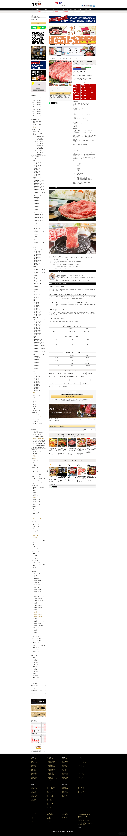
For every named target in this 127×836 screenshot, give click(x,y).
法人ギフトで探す (36, 677)
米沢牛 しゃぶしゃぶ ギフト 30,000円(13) (39, 276)
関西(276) (35, 609)
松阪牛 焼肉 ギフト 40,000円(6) (38, 207)
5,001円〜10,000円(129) (38, 432)
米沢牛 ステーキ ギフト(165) (38, 300)
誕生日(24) (35, 462)
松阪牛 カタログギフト (35, 760)
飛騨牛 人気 (49, 804)
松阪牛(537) (35, 158)
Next (97, 471)
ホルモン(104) (36, 421)
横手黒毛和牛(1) (36, 410)
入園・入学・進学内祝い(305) (39, 478)
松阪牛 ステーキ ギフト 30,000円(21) (39, 221)
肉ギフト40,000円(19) (38, 147)
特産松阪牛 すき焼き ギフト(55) (39, 232)
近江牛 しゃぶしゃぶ (35, 788)
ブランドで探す (35, 156)
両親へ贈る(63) (36, 636)
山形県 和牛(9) (37, 589)
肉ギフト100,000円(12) (38, 136)
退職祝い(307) (36, 460)
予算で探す (34, 429)
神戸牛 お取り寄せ (66, 768)
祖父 (56, 342)
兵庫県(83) (35, 620)
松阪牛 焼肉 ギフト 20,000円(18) (38, 201)
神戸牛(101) (35, 245)
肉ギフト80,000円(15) (37, 113)
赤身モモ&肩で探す (36, 679)
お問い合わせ (34, 688)
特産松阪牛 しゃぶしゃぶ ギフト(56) (39, 235)
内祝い (78, 170)
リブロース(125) (36, 551)
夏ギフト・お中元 (49, 11)
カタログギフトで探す (37, 97)
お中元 (88, 360)
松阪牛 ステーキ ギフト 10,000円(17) (39, 215)
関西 (78, 173)
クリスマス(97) (36, 469)
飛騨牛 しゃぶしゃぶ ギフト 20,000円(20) (39, 343)
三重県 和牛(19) (38, 605)
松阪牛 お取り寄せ (68, 383)
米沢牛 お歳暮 (80, 773)
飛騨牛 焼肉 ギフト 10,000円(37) (38, 357)
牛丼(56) (35, 425)
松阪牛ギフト (56, 328)
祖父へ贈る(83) (36, 642)
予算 (63, 9)
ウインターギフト (80, 174)
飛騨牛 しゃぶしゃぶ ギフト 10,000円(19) (39, 340)
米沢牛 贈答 (80, 769)
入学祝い (72, 365)
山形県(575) (36, 585)
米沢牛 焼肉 (80, 765)
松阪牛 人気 (33, 776)
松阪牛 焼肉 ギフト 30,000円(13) (38, 204)
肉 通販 (59, 386)
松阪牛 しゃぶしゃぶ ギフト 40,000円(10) (39, 190)
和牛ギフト (60, 58)
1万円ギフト (77, 11)
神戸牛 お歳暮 (65, 773)
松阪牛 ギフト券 (34, 766)
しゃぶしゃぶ (80, 164)
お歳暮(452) (35, 467)
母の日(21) (35, 483)
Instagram (65, 814)
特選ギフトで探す (36, 119)
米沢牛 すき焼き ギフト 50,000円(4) (39, 264)
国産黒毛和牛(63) (36, 395)
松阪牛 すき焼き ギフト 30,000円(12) (39, 169)
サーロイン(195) (36, 526)
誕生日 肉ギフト (65, 791)
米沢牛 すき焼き (81, 761)
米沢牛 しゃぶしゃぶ (82, 762)
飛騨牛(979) (35, 317)
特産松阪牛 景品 (50, 772)
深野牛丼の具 (68, 11)
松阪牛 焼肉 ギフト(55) (38, 195)
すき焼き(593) (36, 414)
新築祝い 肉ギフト (66, 792)
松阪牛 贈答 (33, 769)
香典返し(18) (35, 510)
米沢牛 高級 (80, 778)
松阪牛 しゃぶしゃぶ (35, 762)
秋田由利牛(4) (36, 406)
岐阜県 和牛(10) (38, 598)
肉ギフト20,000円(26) (38, 150)
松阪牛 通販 (51, 373)
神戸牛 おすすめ (65, 774)
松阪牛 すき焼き (34, 761)
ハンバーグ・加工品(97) (38, 423)
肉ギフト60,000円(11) (38, 143)
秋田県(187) (36, 578)
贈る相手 (80, 9)
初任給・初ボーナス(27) (38, 482)
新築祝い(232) (36, 490)
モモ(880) (35, 537)
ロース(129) (35, 535)
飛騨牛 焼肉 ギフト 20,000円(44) (38, 360)
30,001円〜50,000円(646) (38, 438)
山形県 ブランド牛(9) (39, 587)
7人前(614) (35, 667)
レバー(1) (35, 546)
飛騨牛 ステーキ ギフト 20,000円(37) (39, 379)
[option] (60, 71)
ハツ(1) (34, 544)
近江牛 (80, 163)
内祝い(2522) (36, 455)
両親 (56, 339)
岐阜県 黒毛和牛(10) (38, 600)
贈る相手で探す (35, 635)
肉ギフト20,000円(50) (37, 102)
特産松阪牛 (58, 11)
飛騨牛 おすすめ (50, 803)
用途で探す (34, 449)
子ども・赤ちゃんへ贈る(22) (39, 645)
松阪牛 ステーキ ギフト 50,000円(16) (39, 227)
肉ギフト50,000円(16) (38, 145)
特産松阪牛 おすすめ (51, 776)
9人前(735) (35, 671)
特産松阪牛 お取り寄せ (61, 373)
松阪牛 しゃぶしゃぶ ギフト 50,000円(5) (39, 193)
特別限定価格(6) (36, 129)
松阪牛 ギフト (59, 383)
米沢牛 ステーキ (81, 764)
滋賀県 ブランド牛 (88, 177)
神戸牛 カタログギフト (66, 760)
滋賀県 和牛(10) (38, 614)
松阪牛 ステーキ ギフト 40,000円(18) (39, 224)
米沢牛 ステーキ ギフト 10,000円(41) (39, 303)
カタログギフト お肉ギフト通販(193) (39, 134)
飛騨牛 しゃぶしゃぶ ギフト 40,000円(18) (39, 349)
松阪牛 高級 (33, 778)
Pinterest (65, 817)
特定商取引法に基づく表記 (36, 690)
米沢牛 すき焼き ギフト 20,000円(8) (39, 255)
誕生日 (56, 357)
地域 (75, 9)
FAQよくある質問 (35, 696)
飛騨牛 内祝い (49, 800)
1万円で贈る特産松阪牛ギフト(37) (39, 122)
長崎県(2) (35, 632)
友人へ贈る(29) (36, 651)
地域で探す (34, 571)
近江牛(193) (35, 392)
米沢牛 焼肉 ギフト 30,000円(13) (38, 293)
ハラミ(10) (35, 528)
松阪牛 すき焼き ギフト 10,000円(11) (39, 163)
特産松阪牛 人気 (50, 777)
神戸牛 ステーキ (65, 764)
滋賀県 (81, 173)
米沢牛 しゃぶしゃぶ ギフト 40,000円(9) (39, 279)
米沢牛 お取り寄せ (81, 768)
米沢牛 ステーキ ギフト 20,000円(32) (39, 306)
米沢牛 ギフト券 (81, 766)
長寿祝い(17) (35, 495)
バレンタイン (56, 365)
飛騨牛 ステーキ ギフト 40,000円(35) (39, 385)
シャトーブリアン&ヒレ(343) (39, 540)
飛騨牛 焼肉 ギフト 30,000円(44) (38, 363)
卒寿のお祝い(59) (36, 504)
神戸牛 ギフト (65, 758)
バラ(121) (35, 555)
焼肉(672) (35, 417)
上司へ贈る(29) (36, 649)
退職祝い (56, 363)
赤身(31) (35, 567)
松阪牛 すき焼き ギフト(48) (39, 160)
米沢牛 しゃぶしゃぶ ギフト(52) (39, 267)
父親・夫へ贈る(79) (37, 638)
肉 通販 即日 (90, 373)
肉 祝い (63, 796)
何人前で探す (35, 655)
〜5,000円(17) (36, 431)
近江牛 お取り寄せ (34, 791)
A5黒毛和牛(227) (36, 390)
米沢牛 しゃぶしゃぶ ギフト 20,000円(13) (39, 273)
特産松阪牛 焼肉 (50, 765)
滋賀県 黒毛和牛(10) (38, 616)
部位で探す (34, 521)
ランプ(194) (35, 558)
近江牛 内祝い (34, 795)
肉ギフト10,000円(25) (38, 152)
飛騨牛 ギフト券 (50, 795)
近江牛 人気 (33, 799)
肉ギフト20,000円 (81, 788)
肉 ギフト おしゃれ (53, 376)
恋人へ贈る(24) (36, 652)
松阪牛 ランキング (34, 777)
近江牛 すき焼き (34, 787)
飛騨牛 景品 (49, 799)
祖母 (72, 342)
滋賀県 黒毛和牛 (88, 179)
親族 (56, 344)
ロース (78, 175)
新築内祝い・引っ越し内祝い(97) (39, 488)
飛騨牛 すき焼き (50, 788)
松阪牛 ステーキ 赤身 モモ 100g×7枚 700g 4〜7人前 (91, 450)
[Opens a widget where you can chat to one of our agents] (122, 833)
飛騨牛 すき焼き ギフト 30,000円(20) (39, 328)
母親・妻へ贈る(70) (37, 640)
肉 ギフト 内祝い (70, 376)
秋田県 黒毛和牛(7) (38, 584)
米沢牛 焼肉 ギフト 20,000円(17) (38, 290)
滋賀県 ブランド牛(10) (39, 612)
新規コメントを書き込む (89, 429)
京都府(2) (35, 618)
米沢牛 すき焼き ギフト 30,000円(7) (39, 258)
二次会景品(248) (36, 464)
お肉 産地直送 (85, 383)
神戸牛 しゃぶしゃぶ (66, 762)
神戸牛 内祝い (65, 772)
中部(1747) (35, 593)
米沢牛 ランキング (81, 777)
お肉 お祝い (64, 787)
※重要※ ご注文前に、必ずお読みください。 (60, 90)
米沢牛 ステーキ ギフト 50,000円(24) (39, 315)
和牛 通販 (65, 386)
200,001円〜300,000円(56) (39, 443)
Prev (47, 471)
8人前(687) (35, 669)
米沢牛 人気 (80, 776)
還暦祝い (79, 172)
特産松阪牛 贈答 (50, 770)
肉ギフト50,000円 (81, 792)
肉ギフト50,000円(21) (37, 108)
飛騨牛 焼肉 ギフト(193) (38, 354)
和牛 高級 (51, 383)
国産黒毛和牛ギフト (88, 331)
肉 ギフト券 (62, 376)
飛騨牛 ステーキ (50, 791)
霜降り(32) (35, 542)
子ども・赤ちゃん (88, 342)
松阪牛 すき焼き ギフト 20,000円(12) (39, 166)
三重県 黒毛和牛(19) (38, 607)
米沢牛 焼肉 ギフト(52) (38, 285)
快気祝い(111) (36, 508)
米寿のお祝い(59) (36, 503)
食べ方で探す (35, 412)
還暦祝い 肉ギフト (66, 794)
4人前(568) (35, 662)
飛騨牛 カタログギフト (51, 787)
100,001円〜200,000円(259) (39, 441)
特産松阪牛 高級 (50, 780)
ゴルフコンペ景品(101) (38, 516)
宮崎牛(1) (35, 397)
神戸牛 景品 (64, 770)
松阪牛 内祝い (34, 772)
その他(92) (35, 426)
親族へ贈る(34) (36, 647)
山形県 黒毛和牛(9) (38, 591)
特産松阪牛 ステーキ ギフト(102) (39, 238)
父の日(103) (35, 485)
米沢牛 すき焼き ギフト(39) (39, 249)
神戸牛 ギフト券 (65, 766)
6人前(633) (35, 666)
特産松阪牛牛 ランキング (52, 778)
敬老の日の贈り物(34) (37, 451)
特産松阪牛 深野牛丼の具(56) (38, 243)
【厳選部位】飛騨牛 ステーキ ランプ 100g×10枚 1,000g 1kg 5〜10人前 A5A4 (53, 451)
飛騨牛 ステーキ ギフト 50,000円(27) (39, 388)
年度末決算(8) (36, 512)
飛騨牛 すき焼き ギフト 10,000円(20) (39, 322)
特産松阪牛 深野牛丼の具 (52, 766)
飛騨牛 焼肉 (49, 792)
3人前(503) (35, 660)
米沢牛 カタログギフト (82, 760)
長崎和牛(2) (35, 402)
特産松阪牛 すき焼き (51, 761)
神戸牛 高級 (64, 778)
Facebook (65, 813)
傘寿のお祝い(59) (36, 499)
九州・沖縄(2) (36, 627)
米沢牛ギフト (72, 328)
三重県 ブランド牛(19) (39, 603)
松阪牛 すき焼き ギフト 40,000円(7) (39, 172)
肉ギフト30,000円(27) (38, 148)
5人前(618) (35, 664)
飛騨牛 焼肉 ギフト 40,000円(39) (38, 366)
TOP (33, 9)
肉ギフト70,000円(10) (38, 141)
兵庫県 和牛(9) (37, 623)
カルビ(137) (35, 539)
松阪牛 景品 (33, 770)
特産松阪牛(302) (36, 230)
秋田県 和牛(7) (37, 582)
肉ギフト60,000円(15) (37, 109)
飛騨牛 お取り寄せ (50, 796)
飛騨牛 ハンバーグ (50, 794)
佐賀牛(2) (35, 399)
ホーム (50, 58)
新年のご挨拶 (88, 363)
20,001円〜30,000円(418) (38, 436)
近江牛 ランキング (34, 800)
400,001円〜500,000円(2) (38, 447)
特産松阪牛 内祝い (50, 773)
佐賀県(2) (35, 630)
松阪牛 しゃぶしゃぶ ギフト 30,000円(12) (39, 187)
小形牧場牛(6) (36, 408)
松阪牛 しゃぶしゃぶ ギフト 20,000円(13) (39, 184)
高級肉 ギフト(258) (37, 124)
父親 (72, 339)
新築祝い (72, 357)
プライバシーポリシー (35, 693)
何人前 (85, 9)
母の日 (56, 360)
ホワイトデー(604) (37, 476)
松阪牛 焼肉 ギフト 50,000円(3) (38, 210)
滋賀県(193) (36, 611)
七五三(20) (35, 465)
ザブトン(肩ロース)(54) (38, 530)
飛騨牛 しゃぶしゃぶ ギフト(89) (39, 337)
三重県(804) (36, 602)
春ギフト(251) (36, 480)
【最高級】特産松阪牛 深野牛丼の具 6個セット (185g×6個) (91, 477)
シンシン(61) (35, 549)
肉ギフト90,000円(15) (37, 115)
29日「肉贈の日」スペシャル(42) (39, 514)
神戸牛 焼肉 (64, 765)
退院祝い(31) (35, 506)
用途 (67, 9)
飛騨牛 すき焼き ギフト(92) (39, 319)
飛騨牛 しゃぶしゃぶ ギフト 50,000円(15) (39, 352)
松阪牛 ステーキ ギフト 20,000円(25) (39, 218)
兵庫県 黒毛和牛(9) (38, 625)
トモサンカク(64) (36, 562)
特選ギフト (47, 9)
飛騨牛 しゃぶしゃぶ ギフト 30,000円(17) (39, 346)
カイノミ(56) (35, 533)
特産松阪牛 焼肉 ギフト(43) (39, 241)
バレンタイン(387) (37, 474)
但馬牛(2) (35, 404)
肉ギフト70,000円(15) (37, 111)
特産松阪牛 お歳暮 (50, 774)
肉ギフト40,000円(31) (37, 106)
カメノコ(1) (35, 548)
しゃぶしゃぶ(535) (37, 416)
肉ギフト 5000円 (82, 373)
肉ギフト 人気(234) (37, 126)
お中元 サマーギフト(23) (38, 453)
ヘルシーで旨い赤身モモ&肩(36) (39, 565)
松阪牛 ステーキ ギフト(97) (39, 212)
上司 (72, 344)
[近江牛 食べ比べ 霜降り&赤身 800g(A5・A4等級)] (60, 71)
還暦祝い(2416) (36, 497)
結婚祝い (82, 11)
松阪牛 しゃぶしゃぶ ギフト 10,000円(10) (39, 181)
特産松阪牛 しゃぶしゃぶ (52, 762)
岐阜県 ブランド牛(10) (39, 596)
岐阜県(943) (36, 594)
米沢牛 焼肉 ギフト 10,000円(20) (38, 287)
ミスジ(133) (35, 560)
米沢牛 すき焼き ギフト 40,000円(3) (39, 261)
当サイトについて (34, 685)
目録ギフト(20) (36, 131)
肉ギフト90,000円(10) (38, 138)
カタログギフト (39, 9)
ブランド (53, 9)
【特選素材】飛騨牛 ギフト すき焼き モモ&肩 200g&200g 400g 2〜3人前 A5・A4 (72, 451)
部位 (71, 9)
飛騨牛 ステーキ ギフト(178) (38, 372)
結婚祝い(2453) (36, 456)
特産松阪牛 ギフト (72, 373)
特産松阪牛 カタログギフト (52, 760)
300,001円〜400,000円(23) (39, 445)
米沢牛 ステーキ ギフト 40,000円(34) (39, 312)
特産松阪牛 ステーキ (51, 764)
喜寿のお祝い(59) (36, 501)
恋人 (56, 347)
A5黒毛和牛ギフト (56, 331)
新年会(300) (35, 471)
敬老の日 (41, 11)
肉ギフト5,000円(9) (37, 99)
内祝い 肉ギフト (65, 788)
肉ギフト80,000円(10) (38, 139)
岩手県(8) (35, 576)
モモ (78, 165)
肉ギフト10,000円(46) (37, 100)
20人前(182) (35, 675)
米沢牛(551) (35, 247)
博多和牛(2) (35, 401)
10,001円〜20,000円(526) (38, 434)
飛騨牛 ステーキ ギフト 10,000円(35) (39, 376)
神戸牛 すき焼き (65, 761)
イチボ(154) (35, 557)
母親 (88, 339)
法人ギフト (91, 9)
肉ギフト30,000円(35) (37, 104)
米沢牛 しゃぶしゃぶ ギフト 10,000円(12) (39, 270)
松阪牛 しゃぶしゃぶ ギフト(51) (39, 178)
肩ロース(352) (36, 524)
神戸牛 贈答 (64, 769)
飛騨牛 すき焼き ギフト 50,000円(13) (39, 334)
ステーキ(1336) (36, 419)
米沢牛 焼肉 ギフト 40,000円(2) (38, 297)
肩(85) (34, 553)
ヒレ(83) (35, 522)
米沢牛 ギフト (80, 758)
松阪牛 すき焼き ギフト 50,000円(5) (39, 175)
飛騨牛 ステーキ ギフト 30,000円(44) (39, 382)
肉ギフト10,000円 (81, 787)
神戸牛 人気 (64, 776)
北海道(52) (35, 575)
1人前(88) (35, 657)
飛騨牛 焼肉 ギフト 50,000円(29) (38, 369)
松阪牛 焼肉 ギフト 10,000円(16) (38, 198)
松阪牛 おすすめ (34, 774)
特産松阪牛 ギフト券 (51, 768)
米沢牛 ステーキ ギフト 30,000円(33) (39, 309)
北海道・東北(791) (37, 573)
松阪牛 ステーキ (34, 764)
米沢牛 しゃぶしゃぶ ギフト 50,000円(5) (39, 282)
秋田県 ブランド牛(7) (39, 580)
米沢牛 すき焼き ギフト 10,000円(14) (39, 252)
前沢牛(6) (35, 393)
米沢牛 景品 (80, 770)
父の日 (72, 360)
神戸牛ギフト (88, 328)
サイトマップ (50, 821)
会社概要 (49, 818)
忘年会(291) (35, 473)
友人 (88, 344)
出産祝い (79, 169)
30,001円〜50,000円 (81, 166)
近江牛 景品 (33, 794)
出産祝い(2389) (36, 458)
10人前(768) (35, 673)
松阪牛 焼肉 (33, 765)
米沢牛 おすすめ (81, 774)
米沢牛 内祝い (80, 772)
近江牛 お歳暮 (34, 796)
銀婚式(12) (35, 492)
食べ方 (58, 9)
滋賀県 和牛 (87, 178)
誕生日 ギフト (77, 383)
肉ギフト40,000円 (81, 791)
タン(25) (35, 569)
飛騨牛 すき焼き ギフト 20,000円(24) (39, 325)
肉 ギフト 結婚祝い (80, 376)
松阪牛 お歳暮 (34, 773)
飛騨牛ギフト (72, 331)
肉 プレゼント (52, 386)
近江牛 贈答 (33, 792)
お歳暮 (72, 363)
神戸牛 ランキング (66, 777)
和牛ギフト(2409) (36, 127)
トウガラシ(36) (36, 531)
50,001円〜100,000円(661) (39, 440)
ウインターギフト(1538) (38, 518)
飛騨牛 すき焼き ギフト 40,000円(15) (39, 331)
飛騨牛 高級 (49, 807)
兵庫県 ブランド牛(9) (39, 621)
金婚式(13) (35, 494)
